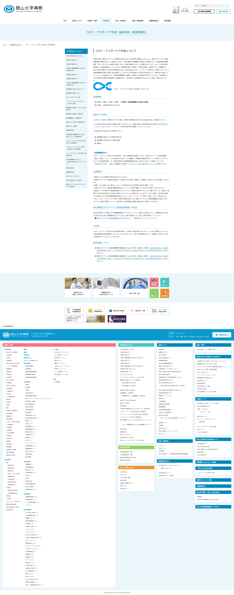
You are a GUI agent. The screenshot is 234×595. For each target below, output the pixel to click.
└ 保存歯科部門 (10, 468)
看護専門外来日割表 (125, 460)
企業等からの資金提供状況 (165, 412)
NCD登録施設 (162, 401)
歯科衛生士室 (29, 481)
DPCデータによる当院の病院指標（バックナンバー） (174, 418)
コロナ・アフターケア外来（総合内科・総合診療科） (75, 142)
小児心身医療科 (10, 433)
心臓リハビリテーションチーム (62, 366)
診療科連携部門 (27, 510)
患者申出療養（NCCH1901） (129, 383)
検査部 (27, 384)
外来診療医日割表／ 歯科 (126, 455)
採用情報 (167, 20)
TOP (65, 20)
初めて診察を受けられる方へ (74, 56)
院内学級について (124, 488)
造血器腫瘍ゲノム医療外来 (74, 118)
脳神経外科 (9, 416)
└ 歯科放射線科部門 (11, 482)
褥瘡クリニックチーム (60, 363)
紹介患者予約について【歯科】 (166, 475)
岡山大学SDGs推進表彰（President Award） (208, 499)
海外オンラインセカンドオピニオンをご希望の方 (75, 185)
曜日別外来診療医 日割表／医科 (128, 457)
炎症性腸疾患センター (31, 446)
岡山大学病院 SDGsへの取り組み (208, 492)
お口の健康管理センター (32, 571)
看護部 (25, 352)
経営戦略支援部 (29, 467)
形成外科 (8, 402)
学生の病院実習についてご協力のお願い (207, 391)
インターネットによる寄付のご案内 (206, 473)
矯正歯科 (8, 496)
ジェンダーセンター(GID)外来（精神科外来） (76, 154)
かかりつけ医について (202, 372)
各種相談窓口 (154, 20)
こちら (120, 234)
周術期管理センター (30, 426)
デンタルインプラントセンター (33, 546)
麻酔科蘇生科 (9, 419)
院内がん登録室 (29, 486)
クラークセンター (30, 560)
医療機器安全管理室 (30, 374)
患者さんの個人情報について (166, 366)
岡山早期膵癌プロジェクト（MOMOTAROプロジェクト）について (76, 161)
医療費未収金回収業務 (164, 404)
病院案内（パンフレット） (165, 396)
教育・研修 (200, 345)
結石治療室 (28, 457)
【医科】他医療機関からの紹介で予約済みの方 (75, 69)
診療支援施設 (27, 461)
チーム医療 (55, 349)
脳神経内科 (9, 372)
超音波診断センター (30, 432)
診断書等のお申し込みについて (75, 89)
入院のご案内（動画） (125, 477)
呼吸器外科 (9, 383)
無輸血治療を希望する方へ (165, 393)
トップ (5, 45)
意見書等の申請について (73, 93)
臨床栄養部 (28, 412)
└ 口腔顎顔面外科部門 (12, 493)
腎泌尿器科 (9, 388)
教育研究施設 (27, 494)
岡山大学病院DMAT (202, 455)
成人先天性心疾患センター (32, 535)
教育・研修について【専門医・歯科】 (206, 349)
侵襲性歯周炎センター (31, 543)
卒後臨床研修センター (31, 499)
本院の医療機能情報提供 (165, 410)
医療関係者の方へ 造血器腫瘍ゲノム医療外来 (133, 396)
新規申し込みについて (166, 468)
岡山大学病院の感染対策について (167, 383)
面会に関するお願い (202, 389)
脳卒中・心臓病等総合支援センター (34, 585)
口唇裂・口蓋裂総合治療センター (34, 537)
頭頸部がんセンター (30, 518)
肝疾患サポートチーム (60, 358)
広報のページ (201, 399)
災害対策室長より (201, 444)
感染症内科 (9, 374)
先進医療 (161, 425)
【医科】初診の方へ (72, 60)
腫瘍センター (29, 421)
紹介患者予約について (164, 473)
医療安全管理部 (29, 366)
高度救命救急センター (31, 415)
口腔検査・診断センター (32, 526)
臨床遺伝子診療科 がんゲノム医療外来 (75, 109)
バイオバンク (29, 505)
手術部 (27, 390)
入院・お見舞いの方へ (127, 467)
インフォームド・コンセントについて (206, 375)
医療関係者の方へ (164, 461)
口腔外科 (8, 487)
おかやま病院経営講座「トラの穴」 (208, 507)
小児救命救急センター (31, 565)
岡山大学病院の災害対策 (203, 446)
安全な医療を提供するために (166, 380)
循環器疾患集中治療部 (31, 396)
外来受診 (106, 20)
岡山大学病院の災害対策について (208, 439)
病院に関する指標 (163, 415)
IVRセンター (29, 440)
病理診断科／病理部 (11, 449)
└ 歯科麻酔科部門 (10, 485)
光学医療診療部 (29, 410)
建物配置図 (161, 451)
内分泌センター (29, 423)
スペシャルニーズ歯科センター (14, 501)
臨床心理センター (30, 563)
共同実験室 (57, 382)
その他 (54, 379)
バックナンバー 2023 (205, 412)
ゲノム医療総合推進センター (33, 502)
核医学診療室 (29, 454)
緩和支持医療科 (10, 452)
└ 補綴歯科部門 (10, 476)
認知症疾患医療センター (32, 521)
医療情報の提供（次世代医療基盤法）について (170, 377)
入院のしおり (123, 475)
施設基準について (163, 422)
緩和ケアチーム (58, 360)
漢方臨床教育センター (31, 551)
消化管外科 (9, 377)
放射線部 (28, 387)
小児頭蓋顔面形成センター (32, 515)
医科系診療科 (8, 349)
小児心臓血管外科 (10, 397)
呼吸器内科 (9, 360)
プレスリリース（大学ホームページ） (206, 419)
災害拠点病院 (200, 452)
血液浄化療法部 (29, 407)
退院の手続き (123, 480)
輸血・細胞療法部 (30, 404)
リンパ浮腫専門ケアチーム (61, 372)
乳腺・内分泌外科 (10, 385)
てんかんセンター (30, 529)
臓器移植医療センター (31, 429)
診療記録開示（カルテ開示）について (168, 369)
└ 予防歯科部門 (10, 479)
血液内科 (8, 358)
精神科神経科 (9, 413)
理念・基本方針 (162, 355)
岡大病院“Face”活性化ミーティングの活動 (207, 403)
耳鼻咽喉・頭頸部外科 (11, 410)
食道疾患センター (30, 557)
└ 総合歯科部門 (10, 465)
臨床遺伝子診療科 (10, 455)
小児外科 (8, 394)
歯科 (7, 462)
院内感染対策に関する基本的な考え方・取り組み (173, 385)
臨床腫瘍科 (9, 447)
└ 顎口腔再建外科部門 (12, 490)
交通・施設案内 (137, 20)
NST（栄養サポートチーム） (62, 355)
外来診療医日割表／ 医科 (126, 452)
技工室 (27, 478)
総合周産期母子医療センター (33, 418)
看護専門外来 (70, 172)
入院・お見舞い (120, 20)
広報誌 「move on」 (202, 409)
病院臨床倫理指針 (163, 360)
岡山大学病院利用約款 (164, 374)
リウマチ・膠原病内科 (11, 366)
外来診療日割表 (125, 447)
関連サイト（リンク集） (205, 480)
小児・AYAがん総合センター (32, 579)
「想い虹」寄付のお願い (205, 468)
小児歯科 (8, 499)
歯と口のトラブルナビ (72, 176)
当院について (77, 20)
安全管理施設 (27, 363)
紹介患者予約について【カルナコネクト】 (169, 465)
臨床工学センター (30, 470)
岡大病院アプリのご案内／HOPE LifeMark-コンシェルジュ (211, 361)
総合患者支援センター (31, 473)
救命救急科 (9, 444)
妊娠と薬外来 (70, 168)
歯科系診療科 (8, 460)
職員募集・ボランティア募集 (206, 462)
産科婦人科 (9, 438)
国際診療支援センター (31, 489)
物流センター (29, 475)
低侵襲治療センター (30, 435)
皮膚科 (8, 405)
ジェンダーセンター (30, 443)
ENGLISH (223, 11)
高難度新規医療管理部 (31, 372)
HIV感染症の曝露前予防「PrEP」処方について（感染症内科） (75, 135)
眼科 (7, 408)
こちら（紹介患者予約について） (144, 164)
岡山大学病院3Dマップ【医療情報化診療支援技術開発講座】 (174, 454)
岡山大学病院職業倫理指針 (165, 363)
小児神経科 (9, 427)
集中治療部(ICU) (30, 393)
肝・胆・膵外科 (10, 380)
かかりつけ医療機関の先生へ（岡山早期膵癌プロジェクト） (137, 424)
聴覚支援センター (28, 358)
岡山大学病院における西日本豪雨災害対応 (207, 449)
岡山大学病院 (23, 9)
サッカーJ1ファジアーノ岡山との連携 (206, 426)
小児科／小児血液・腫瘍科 (13, 422)
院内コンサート (162, 434)
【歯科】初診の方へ (72, 74)
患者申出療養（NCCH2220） (129, 385)
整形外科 (8, 399)
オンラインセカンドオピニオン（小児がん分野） (75, 102)
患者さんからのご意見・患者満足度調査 (207, 369)
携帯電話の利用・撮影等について (205, 378)
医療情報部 (28, 464)
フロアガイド (162, 445)
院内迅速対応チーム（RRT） (62, 374)
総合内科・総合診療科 (125, 70)
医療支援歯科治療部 (11, 504)
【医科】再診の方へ (72, 64)
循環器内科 (9, 369)
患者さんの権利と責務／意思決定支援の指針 (170, 372)
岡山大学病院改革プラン (165, 358)
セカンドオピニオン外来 (73, 97)
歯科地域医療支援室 (30, 484)
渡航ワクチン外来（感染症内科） (75, 122)
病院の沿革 (161, 398)
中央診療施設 (27, 382)
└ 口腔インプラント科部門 (13, 474)
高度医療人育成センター (32, 568)
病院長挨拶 (161, 349)
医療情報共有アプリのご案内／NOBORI (207, 364)
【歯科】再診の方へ (72, 78)
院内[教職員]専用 (8, 326)
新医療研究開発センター (32, 497)
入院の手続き (123, 472)
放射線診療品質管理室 (31, 377)
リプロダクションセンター (32, 549)
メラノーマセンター (30, 540)
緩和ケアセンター (30, 574)
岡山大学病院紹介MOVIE (203, 406)
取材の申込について (164, 428)
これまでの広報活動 (202, 432)
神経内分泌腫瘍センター (32, 582)
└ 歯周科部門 (9, 471)
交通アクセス (162, 448)
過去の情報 (202, 422)
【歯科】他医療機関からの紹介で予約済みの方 (75, 84)
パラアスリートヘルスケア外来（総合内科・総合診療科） (75, 148)
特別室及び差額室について (126, 483)
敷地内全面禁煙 (206, 11)
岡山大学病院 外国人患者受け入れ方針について (170, 390)
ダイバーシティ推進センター (31, 360)
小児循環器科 (9, 424)
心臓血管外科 (9, 391)
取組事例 (199, 496)
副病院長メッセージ (164, 352)
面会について (123, 486)
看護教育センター (30, 554)
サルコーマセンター (30, 532)
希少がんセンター (30, 576)
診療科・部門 (92, 20)
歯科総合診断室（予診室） (13, 507)
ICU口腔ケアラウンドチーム (61, 352)
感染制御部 (28, 369)
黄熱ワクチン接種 (71, 126)
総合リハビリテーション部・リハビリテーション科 (38, 398)
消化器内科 (9, 355)
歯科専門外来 (70, 130)
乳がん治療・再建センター (32, 512)
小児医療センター (30, 524)
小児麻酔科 (9, 430)
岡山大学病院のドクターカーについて (168, 431)
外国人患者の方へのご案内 (74, 180)
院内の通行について (202, 380)
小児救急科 (9, 436)
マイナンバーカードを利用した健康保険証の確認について (211, 366)
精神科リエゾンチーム (60, 369)
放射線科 (8, 441)
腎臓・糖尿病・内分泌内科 (13, 363)
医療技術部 (26, 355)
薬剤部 (25, 349)
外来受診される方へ (16, 45)
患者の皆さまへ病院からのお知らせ (208, 356)
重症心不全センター (30, 451)
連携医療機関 (162, 407)
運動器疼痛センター (30, 448)
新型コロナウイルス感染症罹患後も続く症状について (113, 218)
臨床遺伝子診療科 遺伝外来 (74, 114)
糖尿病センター (29, 437)
